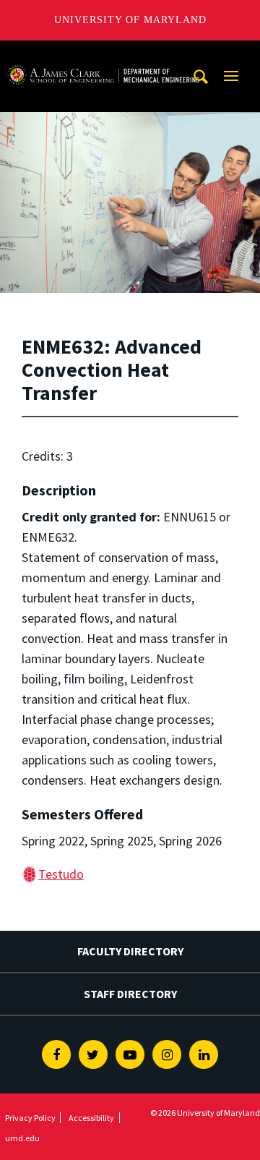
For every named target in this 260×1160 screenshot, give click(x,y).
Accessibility (91, 1117)
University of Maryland (130, 19)
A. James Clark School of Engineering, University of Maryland (103, 54)
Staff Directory (130, 993)
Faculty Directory (130, 951)
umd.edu (22, 1138)
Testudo (61, 874)
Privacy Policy (30, 1117)
